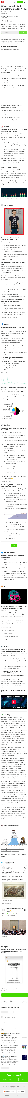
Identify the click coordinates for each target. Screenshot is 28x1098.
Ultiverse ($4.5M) (5, 781)
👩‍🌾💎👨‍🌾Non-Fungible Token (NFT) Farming (9, 1057)
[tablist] (7, 1012)
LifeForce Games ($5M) (7, 748)
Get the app (21, 1091)
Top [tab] (3, 1029)
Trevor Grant (15, 16)
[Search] (25, 1029)
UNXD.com (14, 318)
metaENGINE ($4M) (6, 731)
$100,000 (18, 314)
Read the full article (6, 259)
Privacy (18, 1086)
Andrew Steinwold (5, 16)
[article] (14, 1038)
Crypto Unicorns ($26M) (7, 807)
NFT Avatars (5, 557)
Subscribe (19, 2)
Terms (22, 1086)
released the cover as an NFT (10, 239)
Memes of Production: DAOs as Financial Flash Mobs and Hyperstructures (12, 850)
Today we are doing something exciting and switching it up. (8, 1048)
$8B (17, 153)
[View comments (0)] (7, 21)
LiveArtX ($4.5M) (6, 790)
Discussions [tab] (12, 1029)
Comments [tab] (4, 1012)
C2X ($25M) (4, 759)
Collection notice (14, 1088)
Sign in (25, 2)
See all (4, 1068)
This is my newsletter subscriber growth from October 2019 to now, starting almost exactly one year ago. (10, 1038)
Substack (7, 1095)
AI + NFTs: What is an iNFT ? (9, 1045)
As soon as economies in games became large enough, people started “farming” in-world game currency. (10, 1060)
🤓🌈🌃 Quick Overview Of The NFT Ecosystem (10, 1034)
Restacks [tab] (11, 1012)
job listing (5, 675)
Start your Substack (10, 1091)
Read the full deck (6, 482)
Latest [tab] (6, 1029)
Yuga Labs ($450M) (6, 718)
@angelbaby (17, 117)
